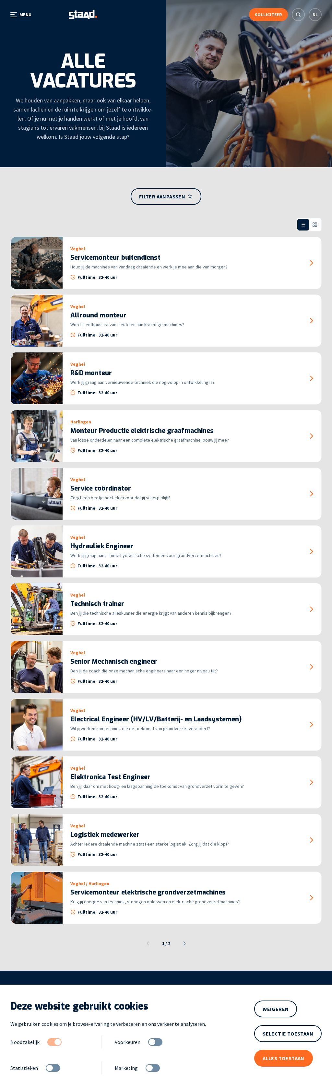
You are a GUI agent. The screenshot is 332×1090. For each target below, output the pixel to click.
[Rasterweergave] (315, 225)
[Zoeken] (298, 14)
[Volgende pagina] (184, 943)
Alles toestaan (283, 1058)
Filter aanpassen (162, 196)
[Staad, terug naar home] (83, 14)
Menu (25, 15)
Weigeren (276, 1009)
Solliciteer (268, 15)
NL (315, 15)
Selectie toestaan (288, 1033)
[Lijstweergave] (303, 225)
